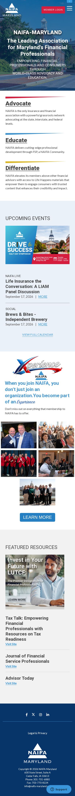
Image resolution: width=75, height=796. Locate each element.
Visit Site (11, 644)
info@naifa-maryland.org (37, 786)
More (42, 297)
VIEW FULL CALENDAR (37, 334)
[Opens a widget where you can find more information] (58, 789)
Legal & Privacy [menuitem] (37, 733)
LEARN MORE (37, 517)
